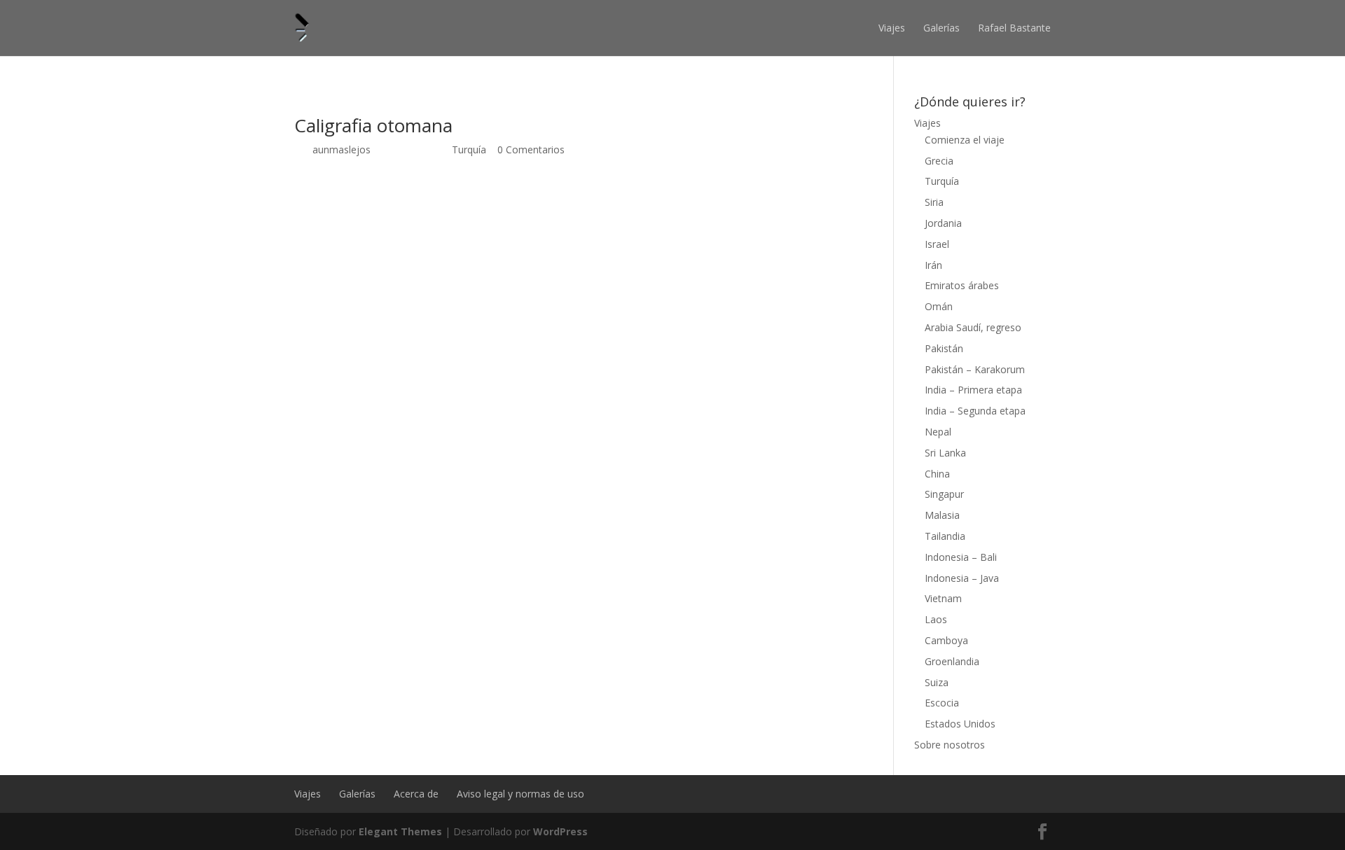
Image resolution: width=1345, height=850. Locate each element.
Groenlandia (952, 661)
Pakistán (944, 348)
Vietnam (943, 598)
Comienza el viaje (965, 139)
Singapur (944, 494)
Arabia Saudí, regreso (973, 327)
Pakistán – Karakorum (975, 369)
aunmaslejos (341, 149)
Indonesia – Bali (961, 557)
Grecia (939, 160)
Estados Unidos (960, 723)
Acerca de (416, 793)
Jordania (943, 223)
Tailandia (945, 536)
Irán (933, 265)
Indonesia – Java (962, 578)
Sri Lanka (945, 452)
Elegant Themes (400, 831)
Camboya (946, 640)
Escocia (942, 702)
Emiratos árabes (962, 285)
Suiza (937, 682)
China (937, 473)
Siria (934, 202)
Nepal (938, 431)
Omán (939, 306)
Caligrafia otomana (373, 125)
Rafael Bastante (1014, 27)
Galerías (941, 27)
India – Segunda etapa (975, 410)
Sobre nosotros (949, 744)
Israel (937, 244)
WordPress (560, 831)
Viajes (891, 27)
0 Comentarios (531, 149)
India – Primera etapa (973, 389)
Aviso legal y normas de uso (520, 793)
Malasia (942, 515)
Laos (936, 619)
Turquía (469, 149)
